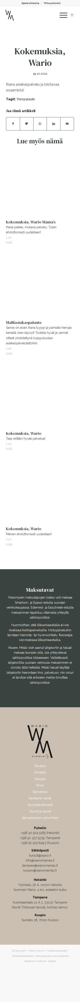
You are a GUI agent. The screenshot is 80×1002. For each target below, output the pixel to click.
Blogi (40, 785)
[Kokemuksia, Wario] (40, 394)
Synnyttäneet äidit (40, 805)
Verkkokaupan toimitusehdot (52, 956)
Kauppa (40, 779)
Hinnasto (40, 772)
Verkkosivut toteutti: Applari (40, 961)
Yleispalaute (25, 99)
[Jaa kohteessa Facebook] (13, 123)
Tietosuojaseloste (57, 950)
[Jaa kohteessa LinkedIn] (53, 123)
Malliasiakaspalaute (24, 322)
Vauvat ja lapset (40, 811)
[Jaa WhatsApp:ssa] (40, 123)
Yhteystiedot (52, 3)
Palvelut (40, 766)
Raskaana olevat (40, 798)
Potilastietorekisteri (23, 956)
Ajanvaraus (40, 792)
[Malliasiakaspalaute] (40, 283)
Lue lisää (9, 240)
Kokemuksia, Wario (23, 433)
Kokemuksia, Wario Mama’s (31, 222)
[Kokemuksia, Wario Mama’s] (40, 182)
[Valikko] (61, 15)
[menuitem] (30, 3)
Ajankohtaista (30, 3)
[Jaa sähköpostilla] (67, 123)
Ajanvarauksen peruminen (40, 818)
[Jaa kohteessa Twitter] (26, 123)
